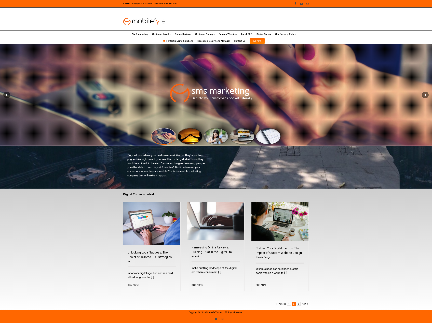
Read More (133, 285)
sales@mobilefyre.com (165, 3)
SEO (129, 261)
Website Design (263, 257)
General (195, 256)
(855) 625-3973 (144, 3)
